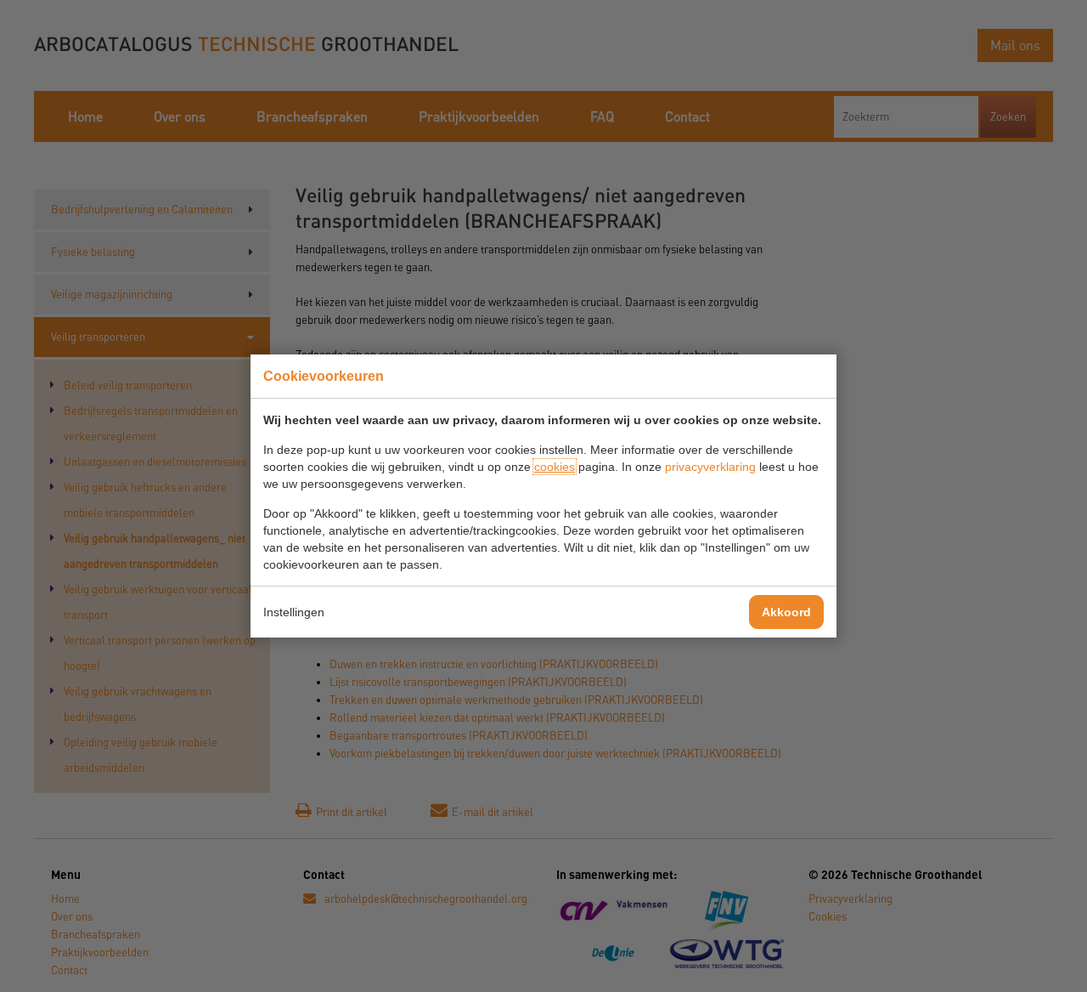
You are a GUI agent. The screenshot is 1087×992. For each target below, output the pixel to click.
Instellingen (293, 612)
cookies (554, 466)
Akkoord (786, 612)
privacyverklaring (710, 466)
